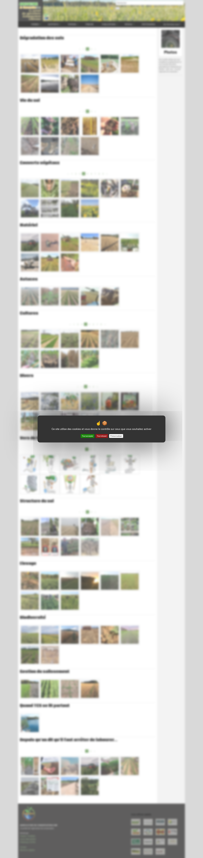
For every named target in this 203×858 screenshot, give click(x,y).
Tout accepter (87, 436)
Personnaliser (116, 436)
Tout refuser (102, 436)
